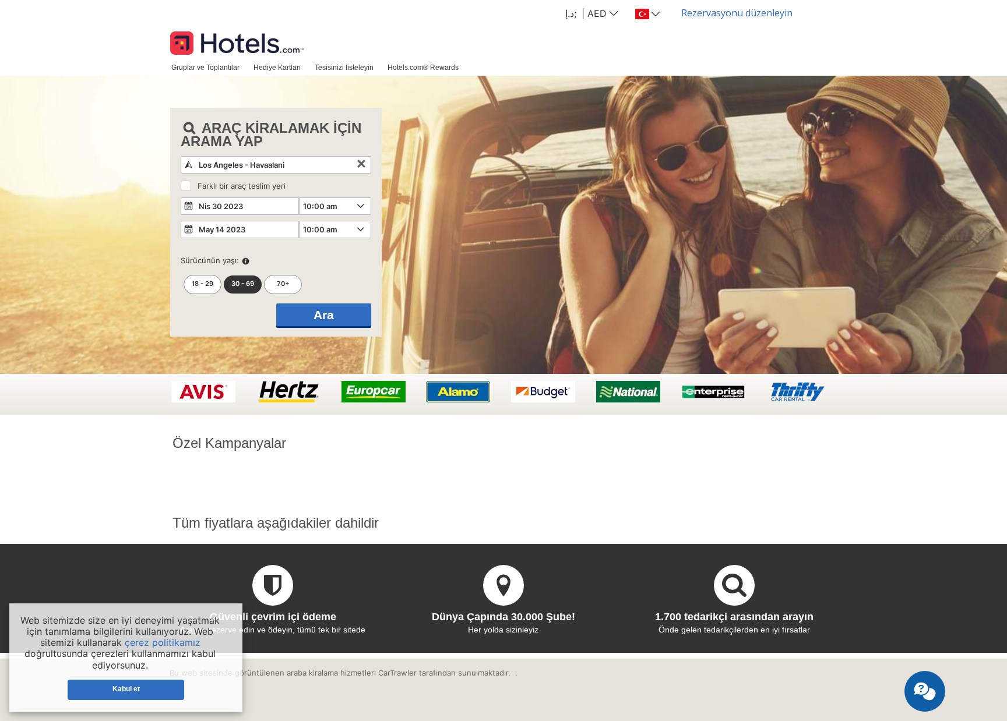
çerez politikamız (162, 642)
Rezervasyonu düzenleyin (737, 12)
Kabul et (126, 689)
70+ (283, 284)
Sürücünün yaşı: (210, 260)
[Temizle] (361, 165)
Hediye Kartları (277, 67)
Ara (324, 314)
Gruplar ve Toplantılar (205, 67)
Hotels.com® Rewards (423, 67)
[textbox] (276, 165)
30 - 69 (242, 284)
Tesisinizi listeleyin (344, 67)
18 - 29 (202, 284)
